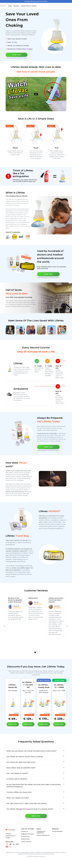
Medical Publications (43, 835)
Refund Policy (25, 839)
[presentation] (5, 626)
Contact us (24, 831)
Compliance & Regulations (41, 832)
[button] (35, 652)
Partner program (57, 831)
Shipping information (27, 834)
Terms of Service (26, 841)
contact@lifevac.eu (26, 764)
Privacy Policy (25, 836)
